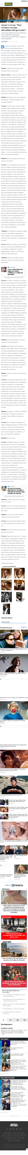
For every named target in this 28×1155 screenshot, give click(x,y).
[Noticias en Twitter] (14, 1129)
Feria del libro (17, 53)
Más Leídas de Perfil (8, 1078)
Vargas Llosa (4, 447)
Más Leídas (4, 1039)
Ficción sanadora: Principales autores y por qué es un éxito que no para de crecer (16, 491)
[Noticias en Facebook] (10, 1129)
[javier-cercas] (7, 573)
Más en (8, 885)
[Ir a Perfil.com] (24, 1)
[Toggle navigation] (2, 4)
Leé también (12, 267)
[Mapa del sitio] (20, 1129)
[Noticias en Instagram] (7, 1129)
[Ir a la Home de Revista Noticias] (8, 4)
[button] (25, 53)
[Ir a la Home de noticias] (14, 1125)
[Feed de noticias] (17, 1129)
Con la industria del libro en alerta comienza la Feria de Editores (15, 272)
